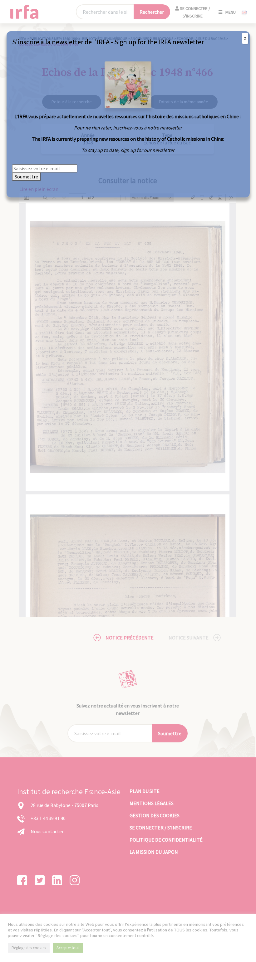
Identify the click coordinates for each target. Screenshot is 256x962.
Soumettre (26, 176)
